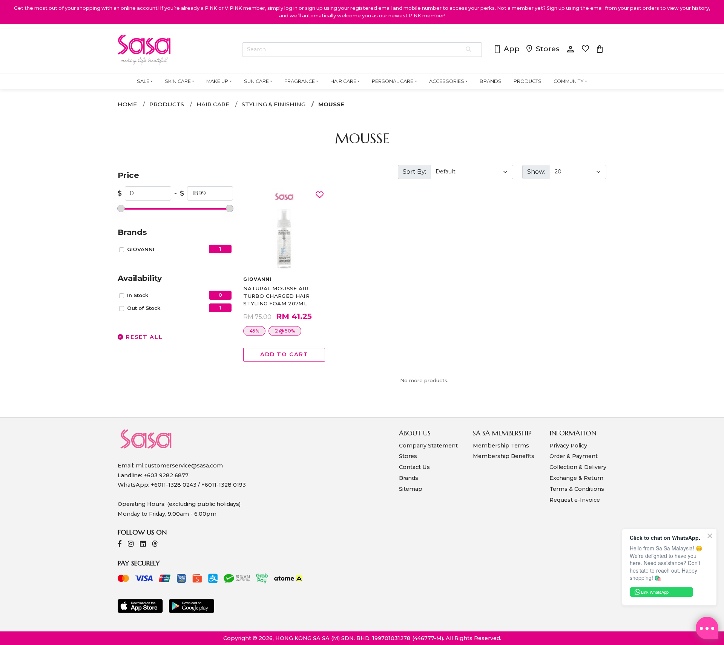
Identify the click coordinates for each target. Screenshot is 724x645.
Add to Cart (284, 354)
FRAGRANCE (299, 81)
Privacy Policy (568, 445)
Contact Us (414, 467)
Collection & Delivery (577, 467)
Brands (408, 478)
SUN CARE (256, 81)
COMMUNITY (569, 81)
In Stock (138, 295)
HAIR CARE (343, 81)
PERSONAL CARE (392, 81)
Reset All (143, 337)
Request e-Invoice (574, 499)
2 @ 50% (285, 331)
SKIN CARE (178, 81)
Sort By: (414, 171)
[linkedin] (143, 544)
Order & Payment (573, 456)
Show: (536, 171)
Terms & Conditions (576, 489)
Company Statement (428, 445)
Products (166, 104)
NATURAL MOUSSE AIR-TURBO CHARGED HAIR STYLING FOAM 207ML (277, 295)
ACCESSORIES (446, 81)
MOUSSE (331, 104)
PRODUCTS (527, 81)
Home (127, 104)
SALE (143, 81)
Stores (542, 49)
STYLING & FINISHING (273, 104)
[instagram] (131, 544)
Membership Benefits (503, 456)
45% (254, 331)
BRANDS (491, 81)
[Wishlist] (320, 195)
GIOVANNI (140, 249)
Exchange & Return (576, 478)
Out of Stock (144, 308)
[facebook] (120, 544)
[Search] (469, 49)
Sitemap (410, 489)
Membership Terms (501, 445)
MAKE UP (217, 81)
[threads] (155, 544)
